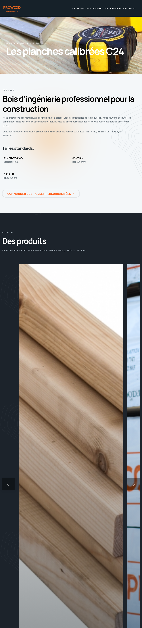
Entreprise (79, 8)
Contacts (129, 8)
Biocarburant (114, 8)
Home (9, 43)
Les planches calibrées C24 (30, 43)
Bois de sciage (94, 8)
